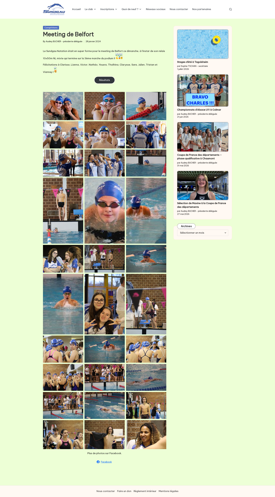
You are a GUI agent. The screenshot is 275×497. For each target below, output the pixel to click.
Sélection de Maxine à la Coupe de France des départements (201, 205)
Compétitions (51, 27)
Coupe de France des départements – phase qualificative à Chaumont (199, 156)
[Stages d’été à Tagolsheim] (202, 44)
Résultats (104, 80)
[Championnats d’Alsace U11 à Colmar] (202, 90)
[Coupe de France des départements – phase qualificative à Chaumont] (202, 137)
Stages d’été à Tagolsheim (192, 61)
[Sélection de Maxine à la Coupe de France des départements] (202, 185)
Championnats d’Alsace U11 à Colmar (199, 109)
